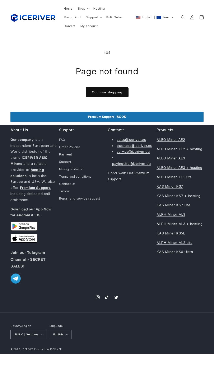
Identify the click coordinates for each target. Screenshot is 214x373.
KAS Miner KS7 (170, 186)
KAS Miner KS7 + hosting (178, 196)
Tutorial (64, 191)
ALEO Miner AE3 (171, 158)
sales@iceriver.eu (131, 139)
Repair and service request (79, 198)
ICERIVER (28, 349)
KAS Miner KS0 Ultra (175, 252)
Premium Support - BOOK (107, 116)
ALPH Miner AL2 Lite (174, 243)
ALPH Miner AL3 (171, 214)
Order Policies (69, 147)
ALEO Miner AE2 (171, 139)
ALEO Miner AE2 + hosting (179, 149)
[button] (83, 8)
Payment (65, 154)
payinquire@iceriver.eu (131, 164)
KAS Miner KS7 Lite (173, 205)
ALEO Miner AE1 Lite (174, 177)
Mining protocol (71, 169)
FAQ (62, 139)
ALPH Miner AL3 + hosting (179, 224)
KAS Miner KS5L (171, 233)
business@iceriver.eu (134, 146)
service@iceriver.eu (133, 151)
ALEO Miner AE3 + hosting (179, 167)
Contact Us (67, 184)
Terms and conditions (75, 176)
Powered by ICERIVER (48, 349)
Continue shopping (107, 92)
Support (65, 161)
